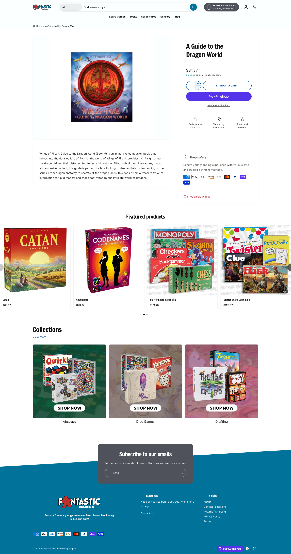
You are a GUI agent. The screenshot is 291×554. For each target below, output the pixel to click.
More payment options (218, 105)
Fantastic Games (48, 548)
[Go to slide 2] (147, 314)
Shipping (190, 75)
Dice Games (145, 422)
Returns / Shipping (215, 511)
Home (39, 26)
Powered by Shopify (66, 548)
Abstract (69, 422)
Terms (207, 521)
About (207, 501)
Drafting (221, 422)
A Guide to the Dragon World (60, 26)
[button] (254, 7)
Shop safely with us (198, 196)
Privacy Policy (212, 516)
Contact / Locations (215, 506)
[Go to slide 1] (144, 314)
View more (39, 337)
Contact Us (147, 513)
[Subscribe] (182, 473)
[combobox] (140, 7)
